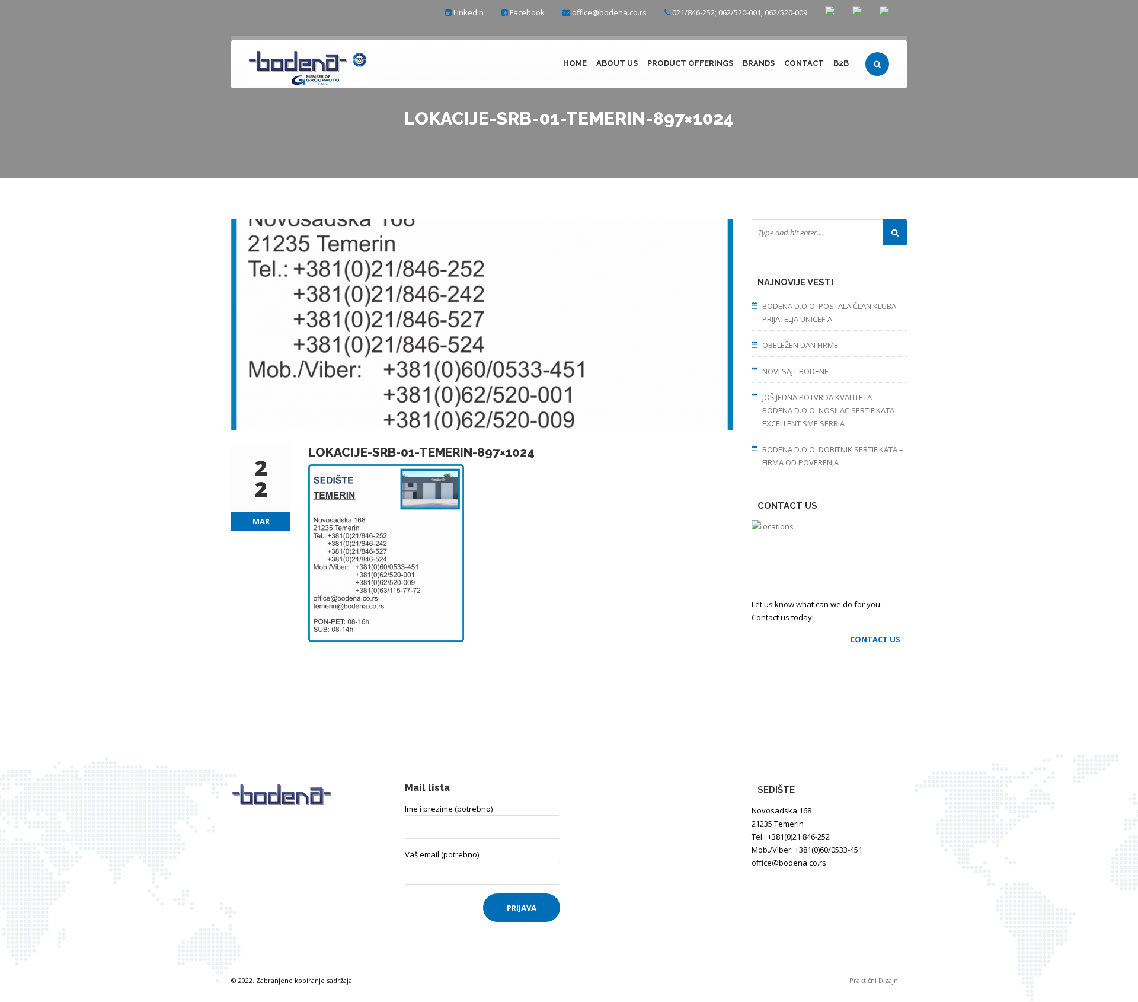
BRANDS (759, 63)
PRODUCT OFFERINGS (690, 63)
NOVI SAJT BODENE (795, 371)
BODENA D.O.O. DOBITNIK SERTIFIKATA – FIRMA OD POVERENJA (832, 456)
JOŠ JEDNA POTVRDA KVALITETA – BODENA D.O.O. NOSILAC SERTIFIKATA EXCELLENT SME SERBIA (828, 410)
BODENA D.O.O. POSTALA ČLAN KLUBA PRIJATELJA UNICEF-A (829, 312)
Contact (804, 63)
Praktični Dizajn (878, 980)
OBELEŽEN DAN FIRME (800, 345)
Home (575, 63)
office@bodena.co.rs (609, 12)
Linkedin (468, 12)
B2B (841, 63)
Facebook (527, 12)
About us (617, 63)
